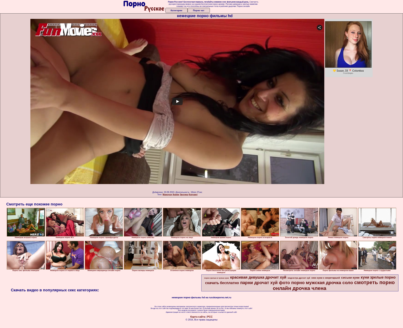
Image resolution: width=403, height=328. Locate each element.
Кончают (193, 194)
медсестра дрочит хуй (299, 278)
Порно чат (198, 10)
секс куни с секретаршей (325, 278)
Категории (176, 10)
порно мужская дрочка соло (322, 282)
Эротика (184, 194)
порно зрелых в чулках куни (216, 278)
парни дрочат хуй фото (265, 282)
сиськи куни (350, 277)
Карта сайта (197, 316)
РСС (210, 316)
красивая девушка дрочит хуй (258, 277)
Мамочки (167, 194)
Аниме (176, 194)
